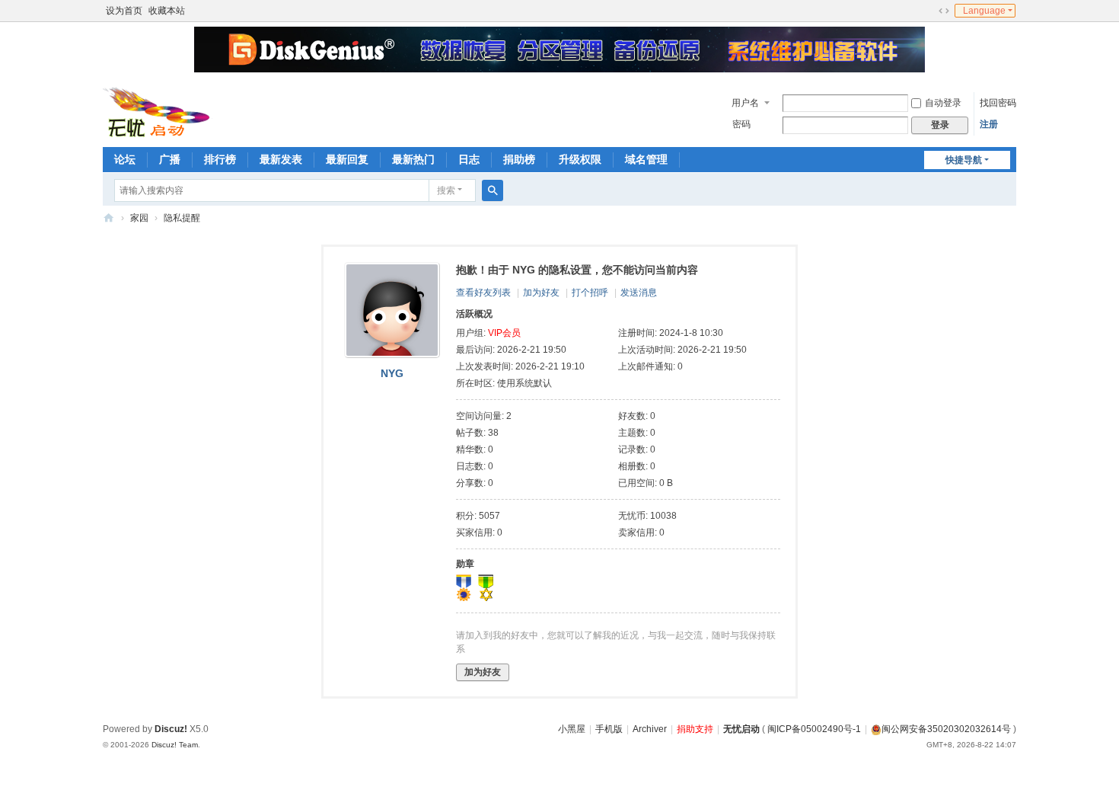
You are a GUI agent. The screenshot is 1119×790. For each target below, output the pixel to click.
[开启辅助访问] (929, 11)
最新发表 (281, 159)
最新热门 (413, 159)
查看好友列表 (483, 292)
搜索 (446, 190)
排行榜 (220, 159)
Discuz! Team (174, 744)
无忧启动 (741, 729)
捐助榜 (519, 159)
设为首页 (124, 10)
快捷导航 (963, 160)
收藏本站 (166, 10)
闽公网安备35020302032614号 (946, 729)
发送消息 (638, 292)
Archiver (650, 729)
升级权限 (580, 159)
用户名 (745, 103)
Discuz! (171, 729)
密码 (741, 124)
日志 (469, 159)
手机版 (609, 729)
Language (984, 10)
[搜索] (492, 190)
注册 (989, 124)
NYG (392, 373)
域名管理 (646, 159)
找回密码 (998, 103)
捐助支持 (695, 729)
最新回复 (347, 159)
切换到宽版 (944, 11)
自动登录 (943, 103)
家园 (139, 218)
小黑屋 (571, 729)
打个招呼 (590, 292)
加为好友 (541, 292)
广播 (169, 159)
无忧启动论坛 (109, 218)
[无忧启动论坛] (160, 110)
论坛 (124, 159)
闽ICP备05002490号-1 (814, 729)
